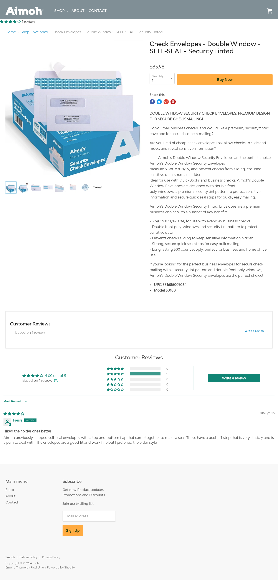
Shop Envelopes (34, 32)
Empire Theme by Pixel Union (25, 567)
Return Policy (28, 557)
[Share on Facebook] (152, 101)
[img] (13, 414)
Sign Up (73, 530)
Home (10, 32)
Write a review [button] (234, 378)
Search (10, 557)
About (77, 10)
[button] (11, 21)
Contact (98, 10)
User (259, 10)
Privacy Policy (51, 557)
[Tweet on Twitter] (159, 101)
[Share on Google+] (166, 101)
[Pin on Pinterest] (173, 101)
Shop (59, 10)
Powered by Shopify (61, 567)
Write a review (254, 331)
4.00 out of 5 (55, 375)
